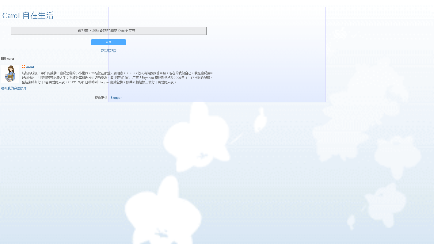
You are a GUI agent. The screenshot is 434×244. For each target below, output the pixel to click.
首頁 (108, 42)
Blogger (116, 97)
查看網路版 (108, 51)
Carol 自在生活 (28, 15)
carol (30, 67)
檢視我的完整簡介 (13, 88)
